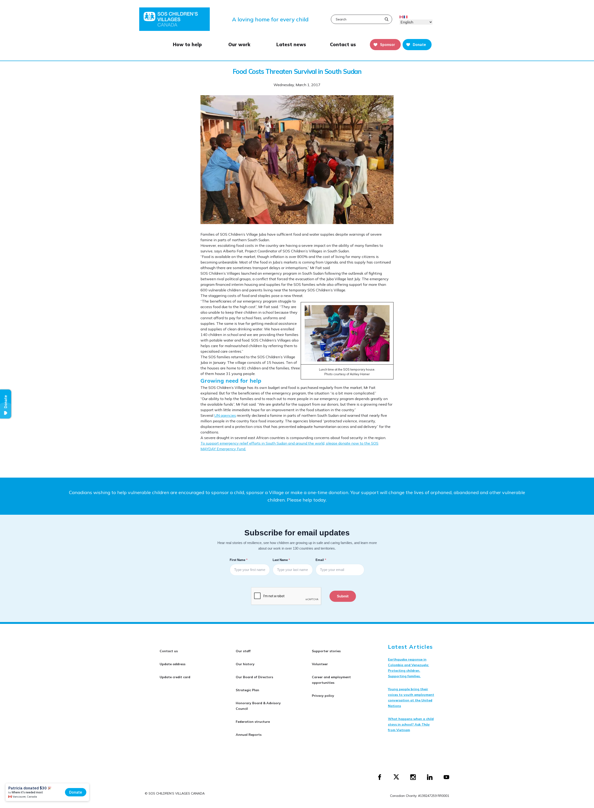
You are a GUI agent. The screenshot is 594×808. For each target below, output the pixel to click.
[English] (402, 16)
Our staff (243, 651)
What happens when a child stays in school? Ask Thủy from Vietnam (411, 724)
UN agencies (225, 415)
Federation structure (253, 722)
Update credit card (175, 677)
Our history (245, 664)
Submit (343, 596)
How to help (187, 44)
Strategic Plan (247, 690)
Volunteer (320, 664)
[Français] (406, 16)
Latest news (291, 44)
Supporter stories (326, 651)
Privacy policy (323, 696)
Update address (172, 664)
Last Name (282, 560)
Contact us (343, 44)
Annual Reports (248, 735)
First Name (239, 560)
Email (321, 560)
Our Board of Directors (254, 677)
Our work (239, 44)
